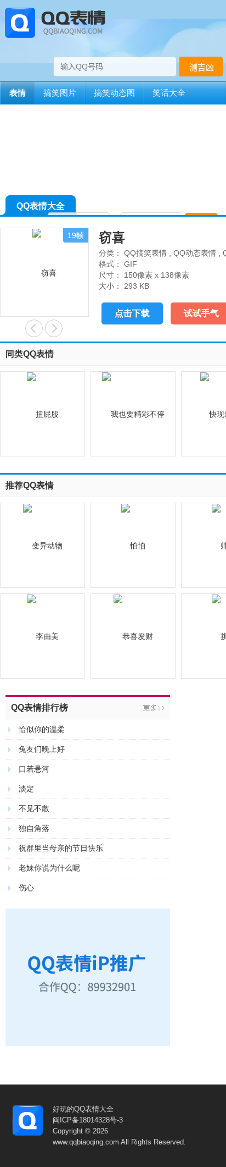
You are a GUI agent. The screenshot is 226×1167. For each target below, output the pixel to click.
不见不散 (34, 808)
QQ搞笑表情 (145, 253)
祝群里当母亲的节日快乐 (61, 848)
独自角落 (34, 828)
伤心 (26, 887)
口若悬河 (34, 768)
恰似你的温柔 (42, 729)
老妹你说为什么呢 (49, 867)
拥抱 (34, 328)
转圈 (54, 328)
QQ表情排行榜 (39, 707)
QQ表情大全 (40, 206)
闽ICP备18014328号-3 (88, 1120)
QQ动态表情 (194, 253)
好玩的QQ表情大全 (83, 1109)
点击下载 (132, 313)
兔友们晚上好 (42, 749)
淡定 (26, 788)
